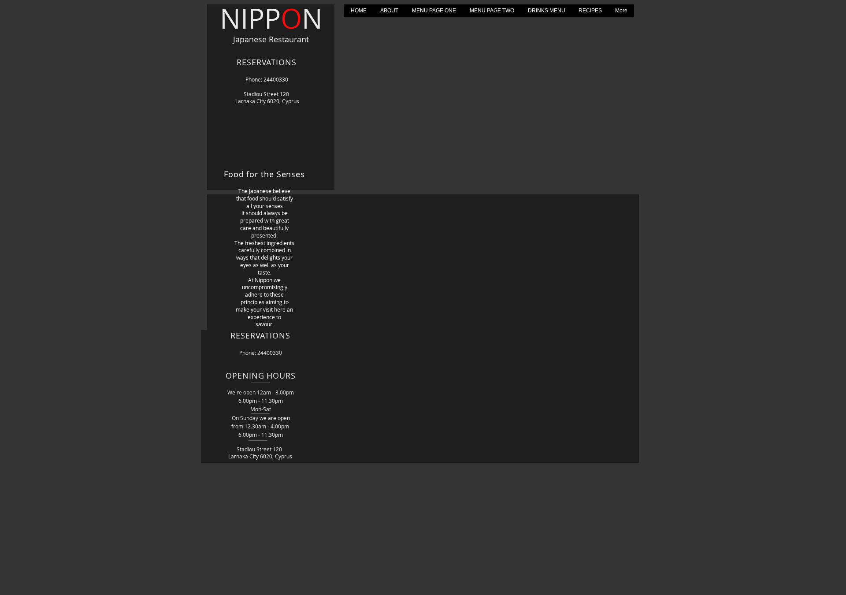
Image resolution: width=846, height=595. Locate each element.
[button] (434, 13)
